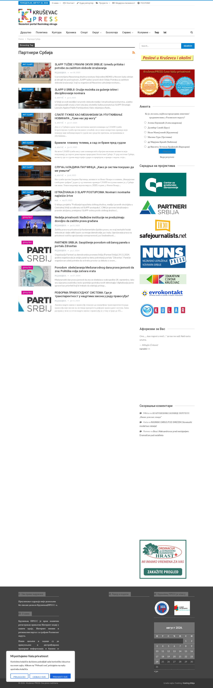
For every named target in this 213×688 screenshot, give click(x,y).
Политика (41, 32)
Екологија (112, 32)
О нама (55, 3)
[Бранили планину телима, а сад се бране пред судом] (34, 151)
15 (186, 651)
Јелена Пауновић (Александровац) (165, 122)
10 (157, 651)
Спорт (84, 32)
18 (163, 656)
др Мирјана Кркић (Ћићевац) (162, 142)
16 (191, 651)
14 (180, 651)
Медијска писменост (125, 3)
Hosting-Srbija (189, 683)
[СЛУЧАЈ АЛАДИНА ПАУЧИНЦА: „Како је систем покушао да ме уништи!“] (34, 175)
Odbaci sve (39, 677)
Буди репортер (87, 3)
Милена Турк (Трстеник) (160, 137)
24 (157, 661)
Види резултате (167, 157)
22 (186, 656)
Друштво (25, 32)
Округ (95, 32)
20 (174, 656)
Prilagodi (19, 677)
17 (157, 656)
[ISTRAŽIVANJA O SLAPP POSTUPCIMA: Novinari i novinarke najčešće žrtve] (34, 200)
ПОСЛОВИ (145, 3)
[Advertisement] (167, 377)
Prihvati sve (60, 677)
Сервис (126, 32)
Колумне (143, 32)
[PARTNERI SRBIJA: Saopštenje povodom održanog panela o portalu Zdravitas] (34, 251)
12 (168, 651)
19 (168, 656)
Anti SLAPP (28, 64)
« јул (156, 671)
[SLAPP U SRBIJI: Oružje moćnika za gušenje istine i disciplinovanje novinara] (34, 98)
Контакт (71, 3)
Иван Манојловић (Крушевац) (163, 132)
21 (180, 656)
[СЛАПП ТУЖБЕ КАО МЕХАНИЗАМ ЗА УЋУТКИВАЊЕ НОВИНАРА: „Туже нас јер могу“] (34, 123)
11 (163, 651)
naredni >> (145, 348)
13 (174, 651)
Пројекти (103, 3)
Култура (56, 32)
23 (191, 656)
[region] (40, 666)
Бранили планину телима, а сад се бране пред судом (90, 142)
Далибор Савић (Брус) (159, 127)
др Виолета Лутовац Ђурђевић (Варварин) (169, 146)
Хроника (71, 32)
